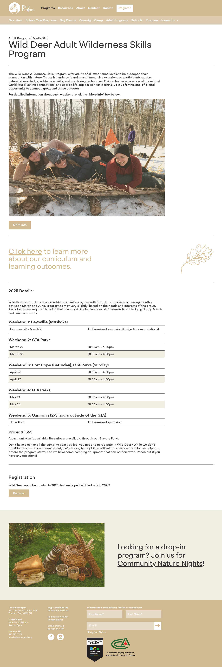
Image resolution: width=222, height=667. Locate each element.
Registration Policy (58, 616)
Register (19, 493)
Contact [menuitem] (94, 8)
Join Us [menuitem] (83, 12)
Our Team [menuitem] (46, 12)
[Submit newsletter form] (157, 626)
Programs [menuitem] (48, 8)
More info (20, 225)
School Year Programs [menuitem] (41, 20)
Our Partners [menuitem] (66, 12)
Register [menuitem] (125, 8)
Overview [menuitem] (15, 20)
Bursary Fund (108, 438)
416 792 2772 (15, 634)
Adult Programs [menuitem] (117, 20)
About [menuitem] (80, 8)
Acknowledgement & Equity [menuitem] (111, 12)
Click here (25, 251)
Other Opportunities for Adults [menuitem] (44, 12)
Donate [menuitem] (108, 8)
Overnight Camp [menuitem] (91, 20)
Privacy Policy (55, 619)
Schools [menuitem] (137, 20)
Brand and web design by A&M (56, 627)
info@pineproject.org (20, 637)
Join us (119, 85)
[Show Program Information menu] (177, 20)
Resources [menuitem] (65, 8)
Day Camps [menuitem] (68, 20)
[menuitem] (22, 8)
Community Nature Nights (160, 563)
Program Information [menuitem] (160, 20)
